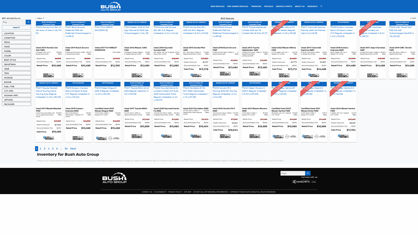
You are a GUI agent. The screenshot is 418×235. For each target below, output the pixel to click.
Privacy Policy (175, 201)
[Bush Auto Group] (111, 6)
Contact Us (147, 201)
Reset (15, 27)
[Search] (28, 22)
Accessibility (160, 201)
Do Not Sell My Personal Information (211, 201)
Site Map (188, 201)
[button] (217, 6)
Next (73, 158)
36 (66, 158)
